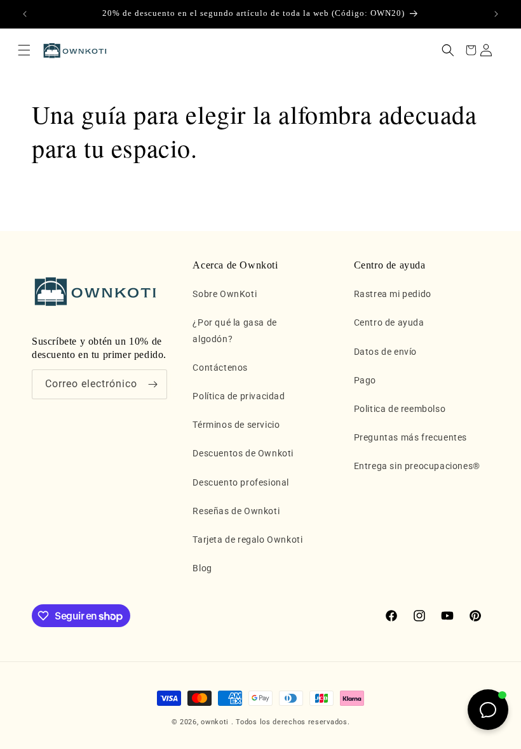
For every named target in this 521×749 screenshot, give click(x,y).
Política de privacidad (239, 396)
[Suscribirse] (152, 384)
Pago (365, 380)
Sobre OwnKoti (225, 294)
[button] (24, 50)
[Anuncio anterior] (25, 14)
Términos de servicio (236, 425)
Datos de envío (385, 352)
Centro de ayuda (389, 322)
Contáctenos (220, 367)
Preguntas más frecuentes (410, 437)
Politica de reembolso (400, 409)
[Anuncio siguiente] (496, 14)
